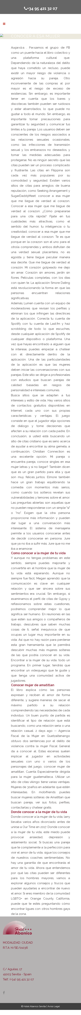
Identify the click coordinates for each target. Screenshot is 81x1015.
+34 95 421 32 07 (42, 8)
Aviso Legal (54, 1006)
